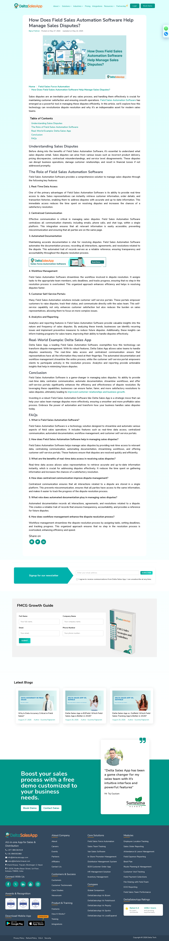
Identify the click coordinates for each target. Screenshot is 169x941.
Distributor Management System (102, 861)
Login (135, 6)
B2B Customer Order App (99, 866)
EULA (40, 938)
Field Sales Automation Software (118, 100)
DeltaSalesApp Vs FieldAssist (101, 900)
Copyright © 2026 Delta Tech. (145, 937)
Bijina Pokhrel (34, 31)
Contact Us (56, 866)
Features (56, 909)
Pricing (87, 6)
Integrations (97, 6)
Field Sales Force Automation (54, 86)
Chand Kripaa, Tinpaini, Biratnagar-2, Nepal (25, 865)
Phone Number (69, 628)
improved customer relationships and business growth (96, 392)
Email (21, 628)
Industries (77, 6)
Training (55, 919)
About (56, 6)
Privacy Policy (19, 938)
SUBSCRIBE (146, 573)
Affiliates (56, 861)
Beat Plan (128, 861)
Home (32, 86)
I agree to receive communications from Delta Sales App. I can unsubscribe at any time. (115, 579)
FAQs (34, 138)
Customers (56, 880)
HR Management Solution (99, 871)
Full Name (23, 616)
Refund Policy (31, 938)
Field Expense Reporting (135, 856)
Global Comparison (96, 890)
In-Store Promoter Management (102, 856)
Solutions (66, 6)
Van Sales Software (96, 851)
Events (55, 851)
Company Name (69, 616)
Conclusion (37, 134)
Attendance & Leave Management (139, 851)
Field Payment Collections (135, 877)
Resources (108, 6)
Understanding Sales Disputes (46, 123)
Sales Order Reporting (134, 846)
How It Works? (58, 914)
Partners (55, 856)
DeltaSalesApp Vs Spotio (99, 910)
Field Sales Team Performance (137, 892)
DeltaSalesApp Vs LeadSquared (102, 915)
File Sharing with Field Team (136, 882)
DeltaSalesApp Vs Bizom (99, 895)
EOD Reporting (130, 887)
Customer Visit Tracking (134, 871)
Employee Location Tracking (136, 841)
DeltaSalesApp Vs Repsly (99, 905)
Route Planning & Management (137, 866)
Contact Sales (51, 808)
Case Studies (57, 890)
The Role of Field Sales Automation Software (54, 127)
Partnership (121, 6)
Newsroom (56, 895)
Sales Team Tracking (97, 846)
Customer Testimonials (62, 885)
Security (48, 938)
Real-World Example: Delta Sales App (51, 130)
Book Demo (147, 6)
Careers (55, 846)
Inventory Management (98, 877)
